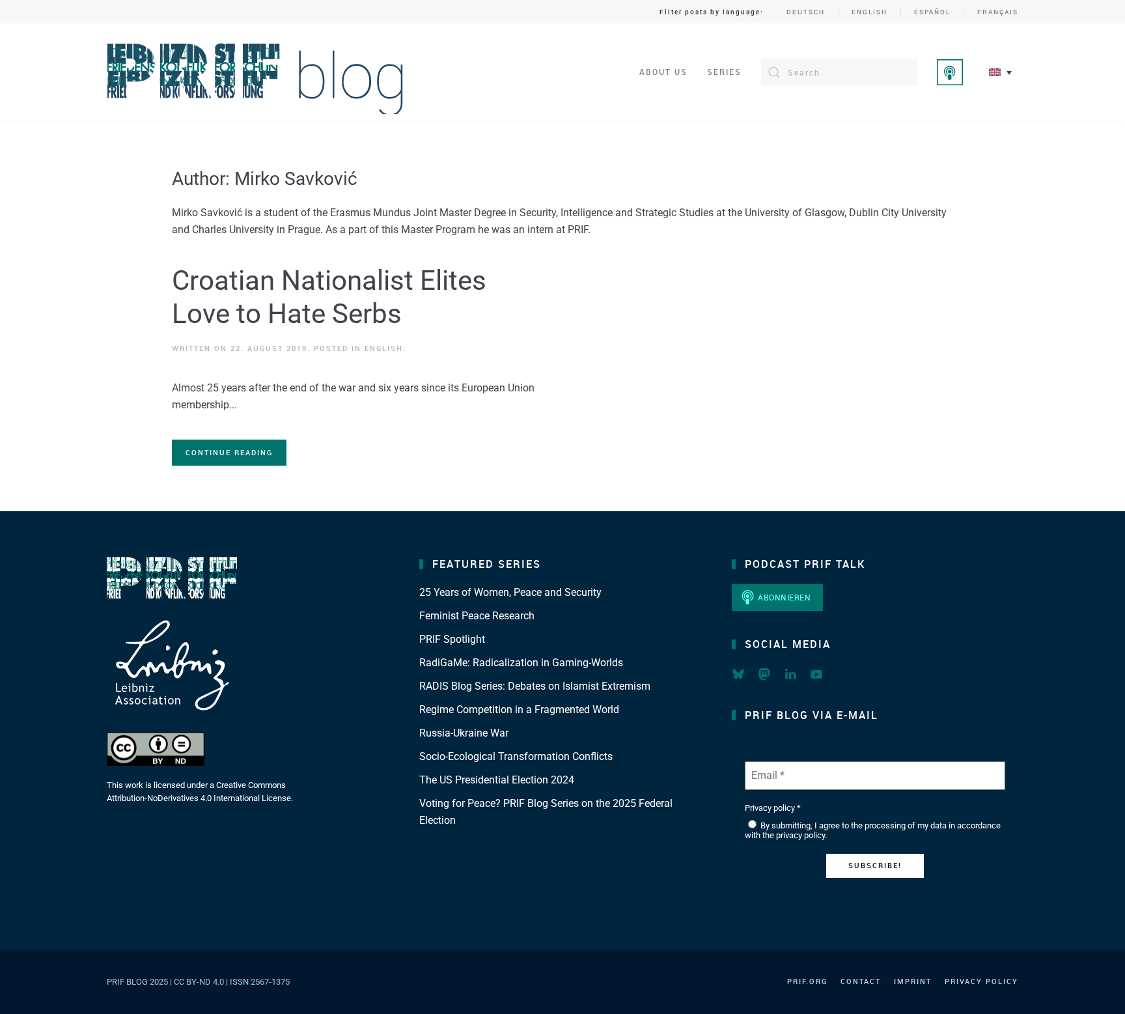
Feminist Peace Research (477, 616)
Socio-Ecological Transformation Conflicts (516, 756)
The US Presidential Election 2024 (496, 780)
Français (997, 11)
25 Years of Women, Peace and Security (510, 592)
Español (932, 11)
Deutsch (805, 11)
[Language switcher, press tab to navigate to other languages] (1000, 71)
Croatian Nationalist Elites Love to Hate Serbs (329, 296)
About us (663, 71)
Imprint (913, 981)
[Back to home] (255, 71)
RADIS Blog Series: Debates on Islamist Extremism (534, 686)
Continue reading (229, 452)
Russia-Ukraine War (463, 733)
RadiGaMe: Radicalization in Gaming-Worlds (521, 662)
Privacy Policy (981, 981)
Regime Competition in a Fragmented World (519, 709)
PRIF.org (807, 981)
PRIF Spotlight (452, 639)
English (869, 11)
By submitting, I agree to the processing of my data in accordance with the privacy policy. (873, 831)
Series (724, 71)
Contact (860, 981)
